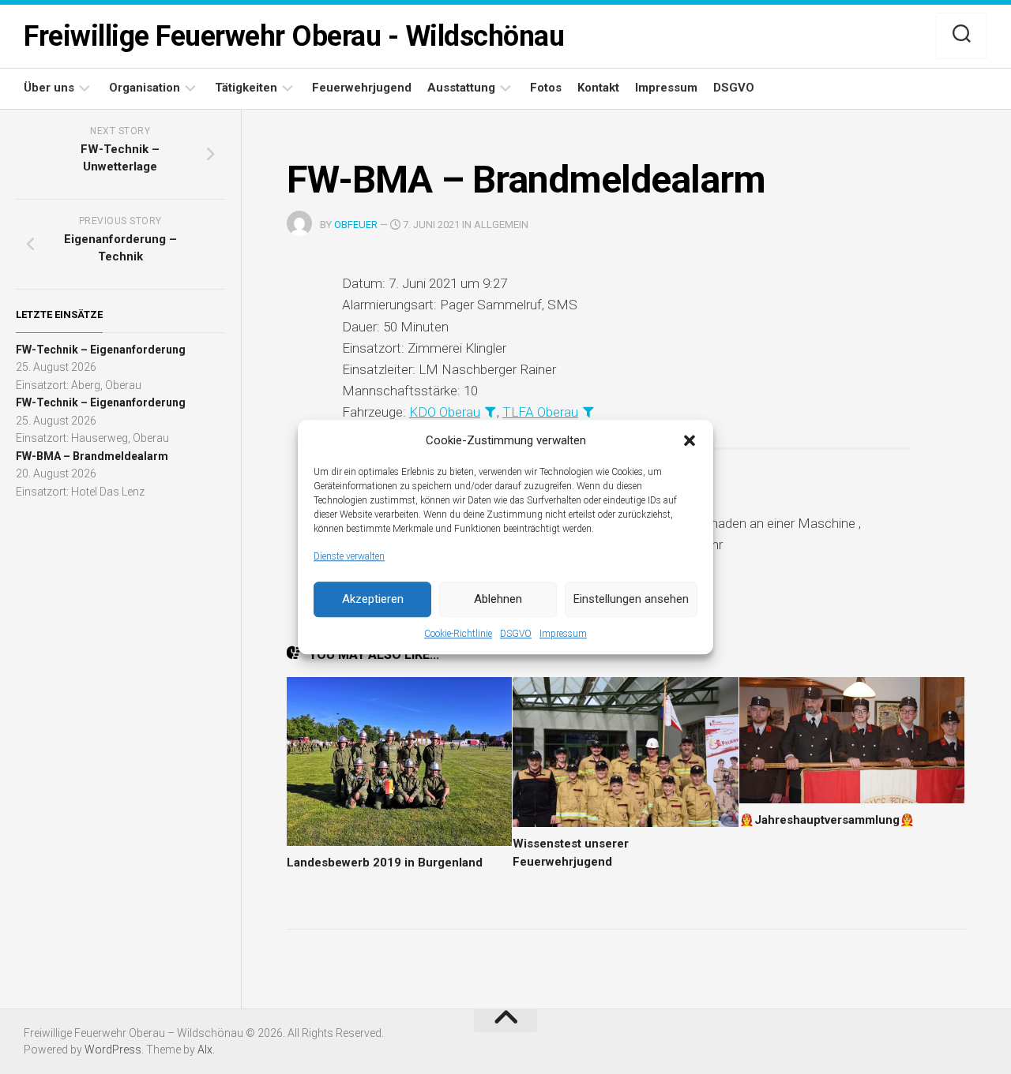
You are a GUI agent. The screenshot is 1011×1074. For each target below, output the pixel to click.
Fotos (546, 87)
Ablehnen (498, 599)
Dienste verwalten (349, 556)
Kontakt (598, 87)
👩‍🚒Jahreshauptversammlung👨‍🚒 (827, 820)
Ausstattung (461, 87)
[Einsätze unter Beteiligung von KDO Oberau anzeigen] (490, 411)
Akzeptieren (373, 599)
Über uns (49, 87)
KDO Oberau (444, 412)
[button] (689, 440)
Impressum (563, 633)
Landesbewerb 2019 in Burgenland (385, 862)
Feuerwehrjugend (362, 87)
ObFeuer (356, 224)
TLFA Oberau (540, 412)
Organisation (144, 87)
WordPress (113, 1049)
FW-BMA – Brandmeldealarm (92, 456)
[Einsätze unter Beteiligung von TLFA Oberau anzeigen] (588, 411)
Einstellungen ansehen (631, 599)
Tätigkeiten (246, 87)
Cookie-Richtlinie (458, 633)
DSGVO (516, 633)
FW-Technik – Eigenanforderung (101, 349)
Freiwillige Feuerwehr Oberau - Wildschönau (294, 36)
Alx (204, 1049)
